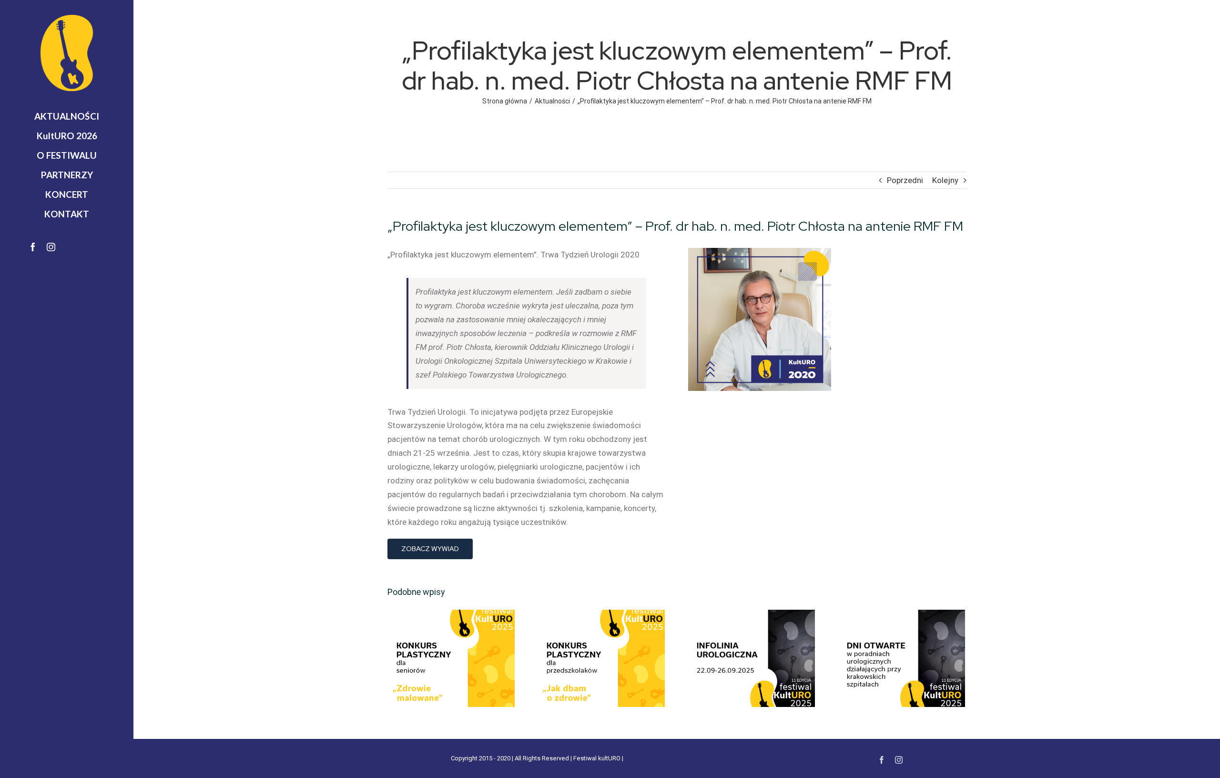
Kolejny (945, 180)
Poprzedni (905, 180)
